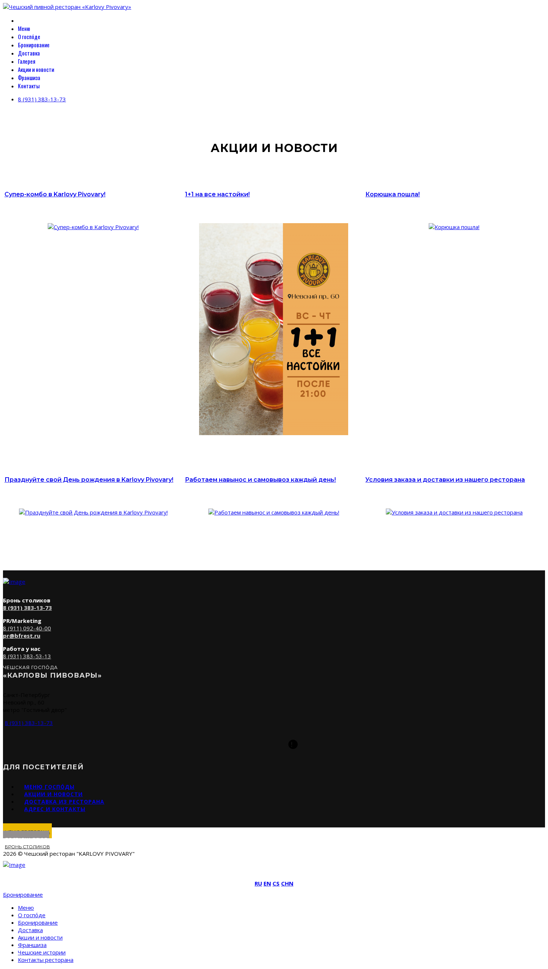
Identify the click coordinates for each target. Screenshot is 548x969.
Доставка (29, 53)
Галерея (26, 61)
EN (267, 883)
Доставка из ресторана (64, 801)
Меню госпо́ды (49, 786)
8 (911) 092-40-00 (27, 628)
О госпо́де (29, 36)
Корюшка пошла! (392, 194)
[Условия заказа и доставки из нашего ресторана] (454, 512)
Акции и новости (36, 69)
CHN (287, 883)
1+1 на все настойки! (217, 194)
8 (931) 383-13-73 (42, 99)
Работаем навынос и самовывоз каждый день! (260, 479)
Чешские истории (42, 952)
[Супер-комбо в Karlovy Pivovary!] (93, 227)
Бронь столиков (27, 846)
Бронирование (34, 45)
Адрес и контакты (54, 809)
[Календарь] (274, 744)
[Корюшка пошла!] (454, 227)
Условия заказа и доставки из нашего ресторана (445, 479)
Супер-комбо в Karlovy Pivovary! (54, 194)
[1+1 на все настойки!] (273, 433)
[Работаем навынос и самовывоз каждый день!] (273, 512)
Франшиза (29, 77)
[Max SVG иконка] (293, 744)
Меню (24, 28)
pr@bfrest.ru (21, 635)
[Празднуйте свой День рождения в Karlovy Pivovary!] (93, 512)
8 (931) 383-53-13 (27, 656)
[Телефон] (255, 744)
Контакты (29, 86)
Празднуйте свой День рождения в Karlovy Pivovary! (88, 479)
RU (258, 883)
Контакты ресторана (45, 959)
